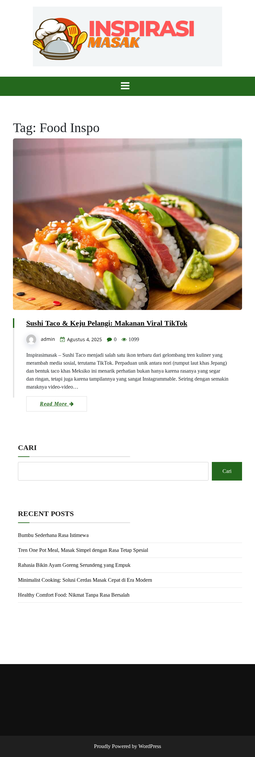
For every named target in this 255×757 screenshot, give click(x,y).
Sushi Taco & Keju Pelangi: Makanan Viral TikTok (106, 323)
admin (48, 339)
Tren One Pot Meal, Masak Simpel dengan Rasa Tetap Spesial (83, 550)
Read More (54, 404)
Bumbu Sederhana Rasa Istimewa (53, 535)
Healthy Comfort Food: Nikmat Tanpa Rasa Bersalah (73, 595)
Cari (27, 447)
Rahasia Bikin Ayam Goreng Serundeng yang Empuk (74, 565)
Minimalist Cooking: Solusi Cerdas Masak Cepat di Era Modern (85, 580)
